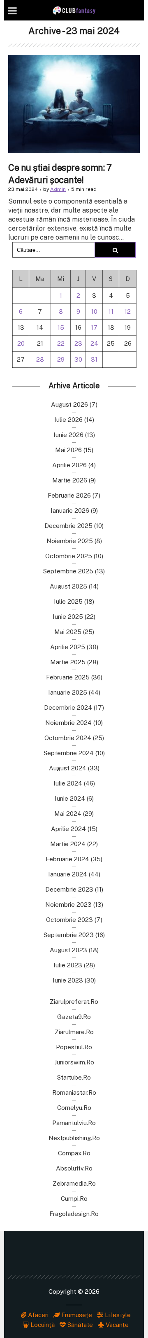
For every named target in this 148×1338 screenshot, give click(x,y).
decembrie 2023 (69, 889)
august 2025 (68, 586)
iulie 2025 (68, 601)
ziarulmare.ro (74, 1031)
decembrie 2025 (68, 525)
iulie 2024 (67, 783)
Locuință (42, 1324)
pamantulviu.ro (74, 1122)
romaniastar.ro (74, 1092)
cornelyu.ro (74, 1107)
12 (128, 311)
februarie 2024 (67, 859)
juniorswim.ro (74, 1062)
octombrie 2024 (67, 737)
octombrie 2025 (68, 555)
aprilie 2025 (67, 646)
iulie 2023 (67, 965)
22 (61, 343)
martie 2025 (68, 662)
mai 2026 (68, 449)
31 (94, 359)
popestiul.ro (74, 1047)
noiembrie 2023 (68, 904)
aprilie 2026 (69, 465)
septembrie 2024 (69, 752)
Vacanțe (116, 1324)
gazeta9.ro (74, 1016)
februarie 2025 (68, 677)
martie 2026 (69, 480)
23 (78, 343)
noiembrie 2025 (69, 540)
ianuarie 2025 (67, 692)
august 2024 (67, 768)
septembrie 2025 (68, 571)
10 (94, 311)
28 (40, 359)
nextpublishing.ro (74, 1137)
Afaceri (37, 1314)
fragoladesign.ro (74, 1213)
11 (111, 311)
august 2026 (69, 404)
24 (94, 343)
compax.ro (74, 1153)
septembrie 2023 (69, 934)
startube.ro (74, 1077)
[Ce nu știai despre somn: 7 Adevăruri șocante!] (74, 104)
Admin (58, 189)
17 (94, 327)
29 (61, 359)
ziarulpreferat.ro (74, 1001)
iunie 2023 (68, 980)
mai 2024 (67, 813)
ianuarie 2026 (70, 510)
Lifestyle (117, 1314)
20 (21, 343)
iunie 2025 (68, 616)
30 (78, 359)
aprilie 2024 (68, 828)
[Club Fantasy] (74, 10)
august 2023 (68, 949)
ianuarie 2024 (67, 874)
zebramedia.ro (74, 1183)
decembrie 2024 (68, 707)
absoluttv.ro (74, 1168)
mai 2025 (67, 631)
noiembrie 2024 (68, 722)
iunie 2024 (70, 798)
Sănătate (79, 1324)
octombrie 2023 (69, 919)
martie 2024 (68, 843)
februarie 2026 (69, 495)
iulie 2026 (68, 419)
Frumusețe (76, 1314)
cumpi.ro (74, 1198)
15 (61, 327)
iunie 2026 (68, 434)
